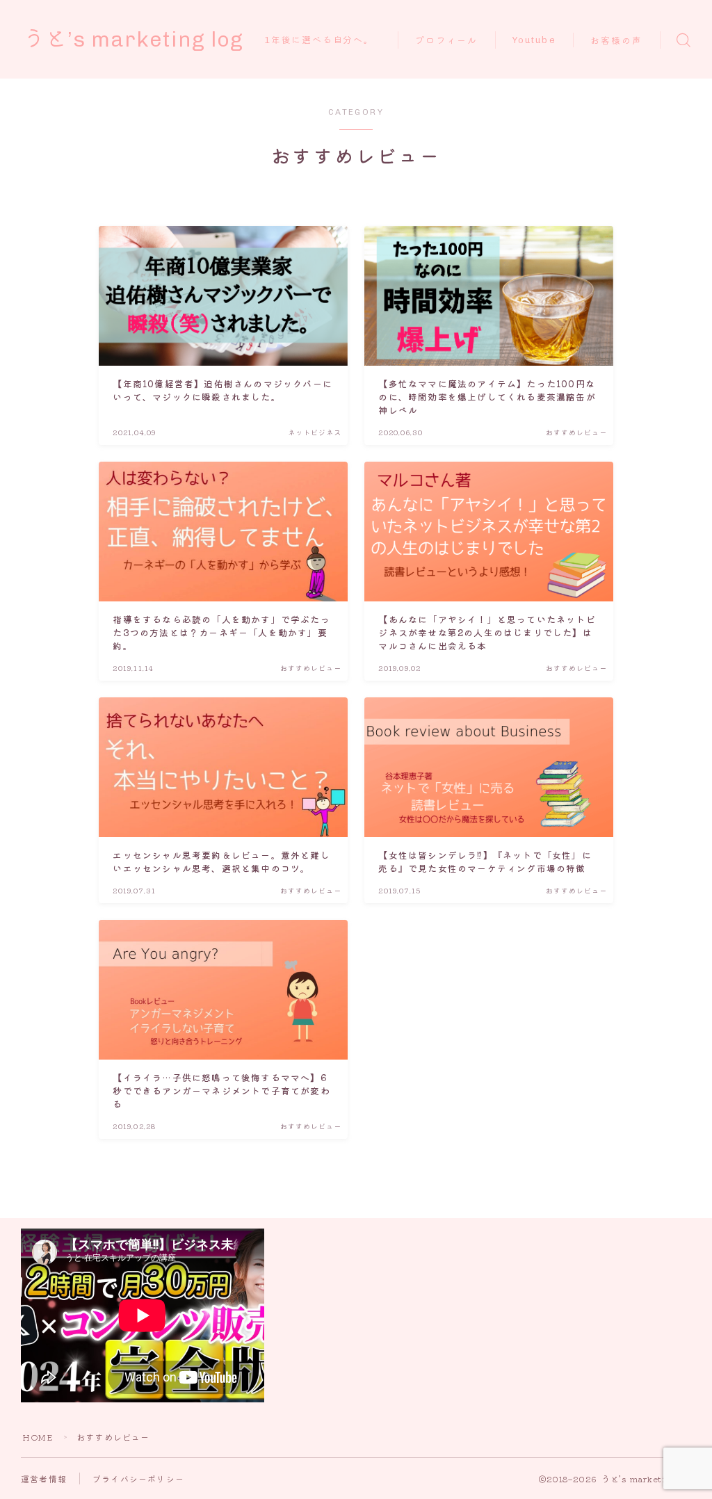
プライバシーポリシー (138, 1478)
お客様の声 (616, 40)
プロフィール (446, 40)
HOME (37, 1437)
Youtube (534, 40)
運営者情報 (44, 1478)
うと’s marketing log (133, 39)
